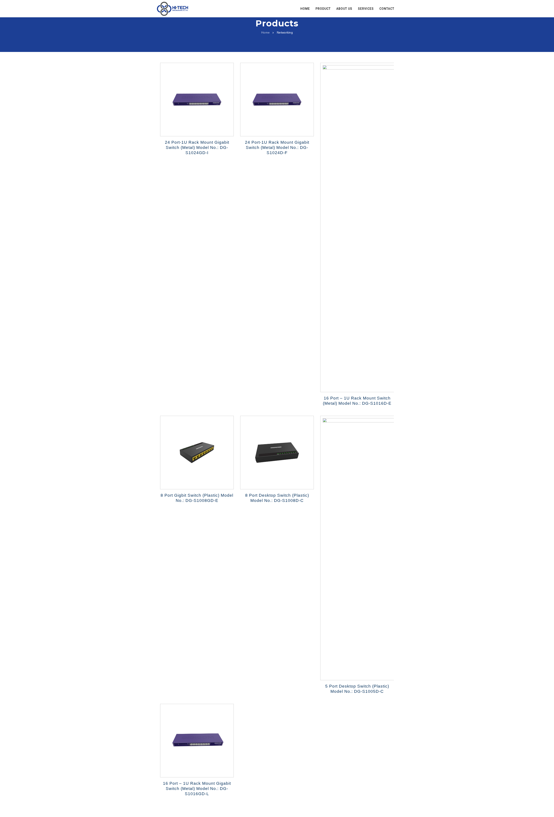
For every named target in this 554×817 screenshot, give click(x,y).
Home (265, 32)
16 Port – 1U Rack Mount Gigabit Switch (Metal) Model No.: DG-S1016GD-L (197, 788)
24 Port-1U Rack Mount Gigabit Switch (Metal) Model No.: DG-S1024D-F (277, 147)
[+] (357, 227)
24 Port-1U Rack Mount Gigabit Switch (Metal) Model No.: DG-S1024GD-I (197, 147)
